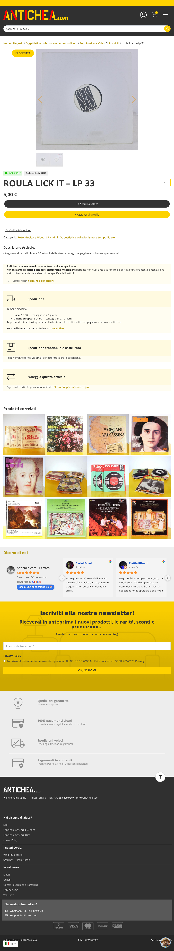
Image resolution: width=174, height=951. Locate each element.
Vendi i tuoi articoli (13, 857)
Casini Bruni (84, 563)
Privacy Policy (12, 658)
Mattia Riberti (138, 563)
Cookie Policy (10, 842)
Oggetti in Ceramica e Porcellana (20, 887)
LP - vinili (113, 43)
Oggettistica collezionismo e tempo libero (51, 43)
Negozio (18, 43)
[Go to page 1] (113, 600)
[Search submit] (167, 28)
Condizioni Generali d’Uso (16, 837)
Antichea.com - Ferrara (33, 568)
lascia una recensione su (34, 586)
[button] (165, 14)
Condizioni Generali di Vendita (19, 832)
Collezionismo (10, 892)
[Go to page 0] (110, 600)
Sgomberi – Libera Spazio (16, 862)
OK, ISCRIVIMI (87, 673)
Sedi (5, 827)
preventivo (57, 328)
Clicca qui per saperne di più (71, 387)
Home (7, 43)
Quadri (7, 882)
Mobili (6, 877)
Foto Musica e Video (92, 43)
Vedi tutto (8, 897)
